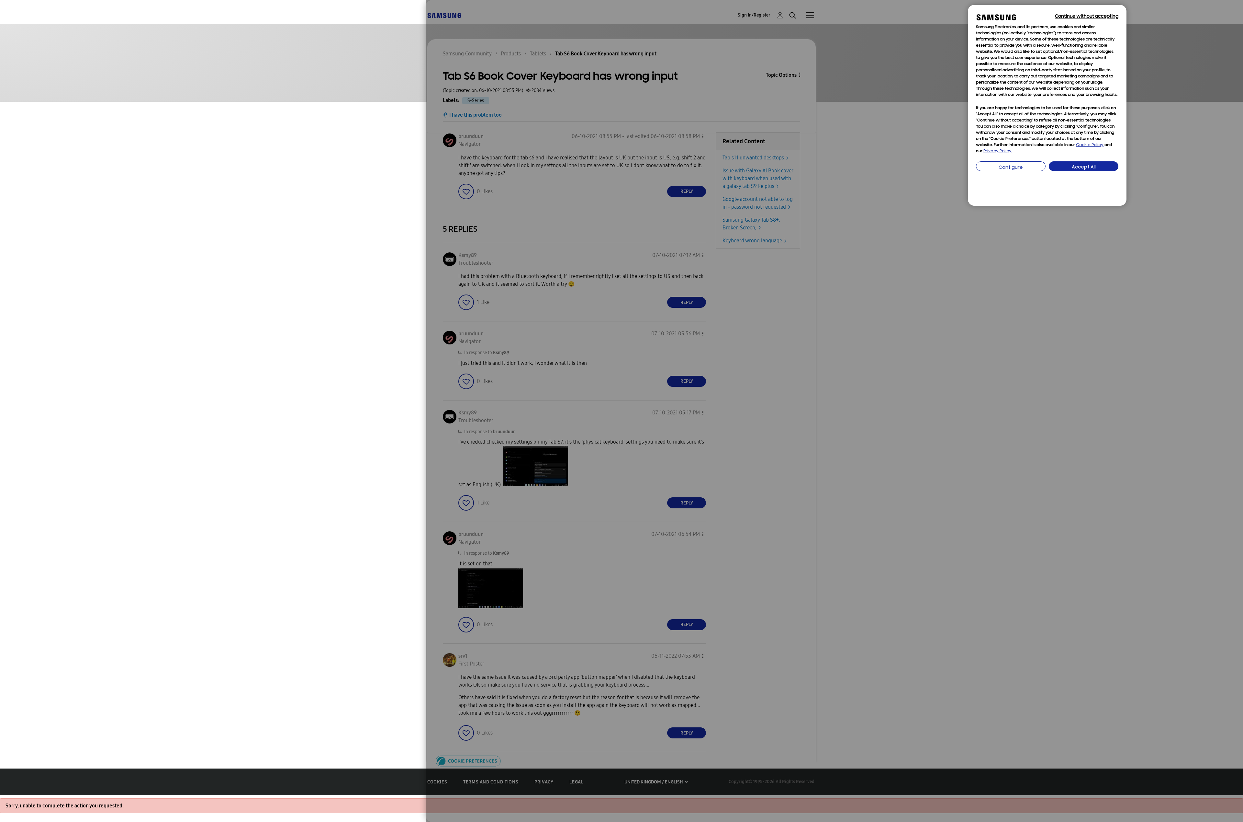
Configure (1011, 167)
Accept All (1084, 167)
